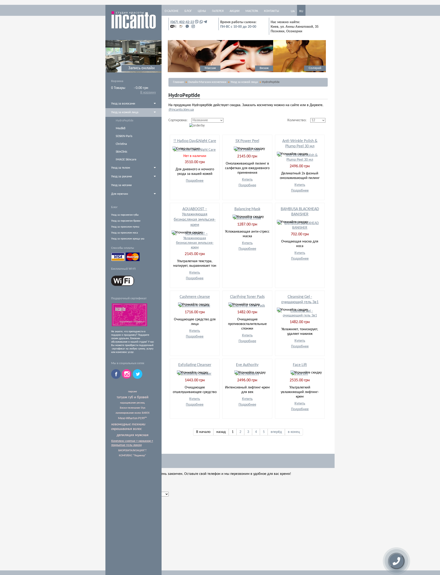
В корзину (148, 92)
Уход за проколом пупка (125, 227)
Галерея (218, 11)
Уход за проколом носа (124, 232)
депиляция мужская (132, 435)
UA (293, 11)
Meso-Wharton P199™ (132, 418)
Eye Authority (247, 365)
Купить (247, 180)
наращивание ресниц (132, 403)
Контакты (271, 11)
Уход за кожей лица (124, 112)
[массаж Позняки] (170, 71)
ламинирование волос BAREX (132, 413)
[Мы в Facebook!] (116, 378)
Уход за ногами (121, 185)
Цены (202, 11)
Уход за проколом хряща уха (127, 238)
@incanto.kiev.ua (181, 110)
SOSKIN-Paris (124, 136)
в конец (294, 432)
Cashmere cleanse (195, 297)
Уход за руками (121, 176)
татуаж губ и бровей (132, 397)
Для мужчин (119, 194)
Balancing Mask (247, 209)
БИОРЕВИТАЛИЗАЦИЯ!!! (132, 450)
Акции (234, 11)
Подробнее (195, 181)
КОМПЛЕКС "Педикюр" (132, 455)
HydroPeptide (124, 120)
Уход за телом (120, 168)
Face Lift (300, 365)
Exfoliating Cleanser (194, 365)
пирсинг (132, 391)
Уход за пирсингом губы (125, 215)
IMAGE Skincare (126, 159)
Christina (121, 144)
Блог (188, 11)
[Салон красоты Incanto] (133, 28)
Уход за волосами (123, 103)
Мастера (251, 11)
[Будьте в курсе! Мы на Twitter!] (137, 378)
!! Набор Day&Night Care (194, 141)
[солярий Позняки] (275, 71)
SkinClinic (121, 152)
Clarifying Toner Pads (247, 297)
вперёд (276, 432)
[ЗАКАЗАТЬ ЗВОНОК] (396, 561)
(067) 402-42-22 (182, 22)
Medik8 (120, 128)
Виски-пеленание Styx (132, 408)
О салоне (172, 11)
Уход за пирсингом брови (125, 221)
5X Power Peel (247, 141)
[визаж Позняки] (223, 71)
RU (301, 11)
